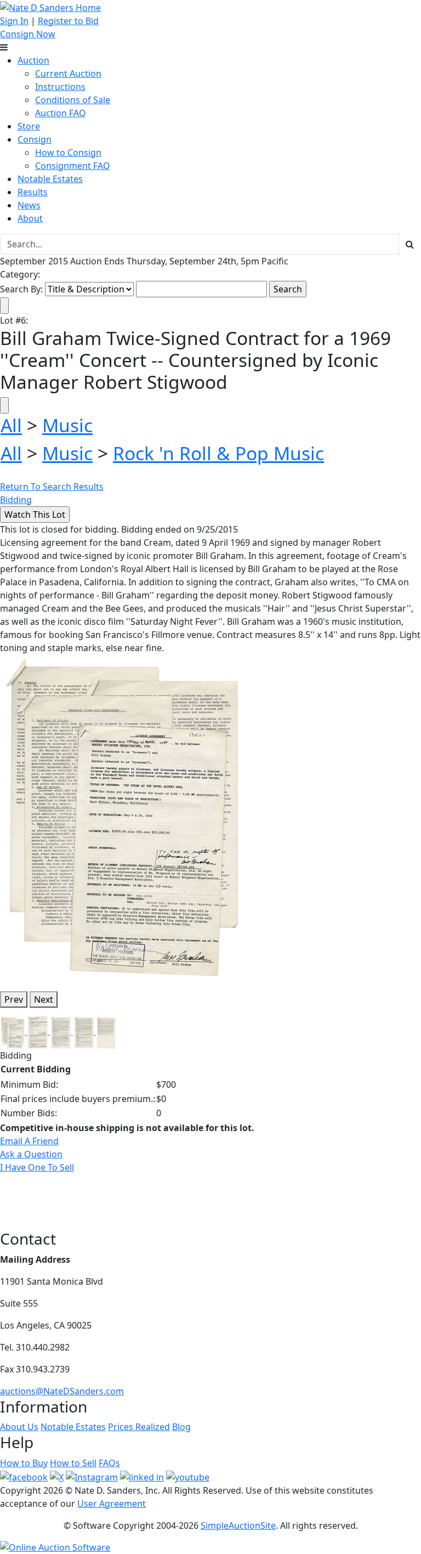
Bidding (16, 500)
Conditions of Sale (72, 100)
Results (33, 192)
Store (29, 126)
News (29, 205)
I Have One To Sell (37, 1167)
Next (43, 999)
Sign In (14, 21)
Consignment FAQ (72, 166)
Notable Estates (50, 179)
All (11, 425)
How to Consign (68, 152)
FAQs (109, 1463)
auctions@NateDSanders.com (62, 1391)
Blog (181, 1427)
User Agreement (111, 1504)
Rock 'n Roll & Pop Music (218, 453)
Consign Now (27, 34)
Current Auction (68, 73)
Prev (13, 999)
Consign (35, 139)
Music (67, 425)
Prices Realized (139, 1427)
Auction (33, 60)
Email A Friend (29, 1141)
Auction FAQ (60, 113)
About (30, 218)
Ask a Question (31, 1154)
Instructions (60, 87)
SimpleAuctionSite (238, 1525)
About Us (19, 1427)
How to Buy (24, 1463)
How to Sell (73, 1463)
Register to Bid (68, 21)
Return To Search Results (52, 487)
